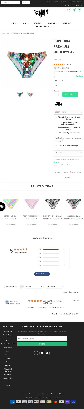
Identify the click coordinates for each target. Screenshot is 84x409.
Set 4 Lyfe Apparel (37, 398)
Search (8, 385)
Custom (7, 365)
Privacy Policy (7, 378)
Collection (41, 26)
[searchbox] (12, 286)
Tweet (58, 172)
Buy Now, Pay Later (8, 344)
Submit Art (7, 374)
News (8, 362)
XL (56, 85)
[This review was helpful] (73, 314)
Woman (37, 23)
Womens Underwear (67, 165)
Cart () (69, 5)
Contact (72, 2)
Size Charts (8, 347)
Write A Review (42, 274)
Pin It (73, 172)
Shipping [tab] (59, 153)
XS (56, 81)
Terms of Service (8, 382)
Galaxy (63, 159)
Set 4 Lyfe (57, 59)
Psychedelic (70, 159)
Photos (55, 2)
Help (7, 351)
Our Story (8, 340)
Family (8, 358)
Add (80, 172)
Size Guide (79, 76)
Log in (79, 2)
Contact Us (8, 331)
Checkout (78, 5)
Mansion (66, 23)
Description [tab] (60, 112)
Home (48, 2)
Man (25, 23)
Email (68, 177)
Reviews (63, 2)
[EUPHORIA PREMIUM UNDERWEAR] (26, 64)
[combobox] (34, 286)
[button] (68, 73)
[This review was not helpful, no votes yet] (77, 314)
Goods (51, 23)
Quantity (57, 91)
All (8, 33)
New (14, 23)
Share (66, 172)
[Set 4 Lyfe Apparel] (42, 13)
